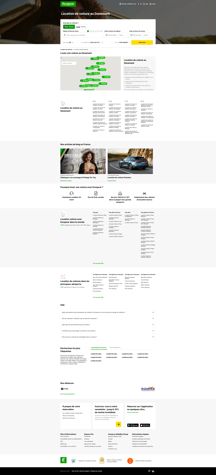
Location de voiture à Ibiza (143, 353)
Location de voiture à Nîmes (128, 357)
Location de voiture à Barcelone (96, 353)
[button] (93, 90)
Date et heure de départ (112, 31)
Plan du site (75, 471)
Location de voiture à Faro (112, 357)
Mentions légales (84, 471)
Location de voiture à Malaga (128, 353)
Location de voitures (66, 49)
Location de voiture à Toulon (96, 360)
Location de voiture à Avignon (143, 357)
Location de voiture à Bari (112, 353)
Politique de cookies (96, 471)
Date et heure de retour (137, 31)
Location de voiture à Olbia (96, 357)
